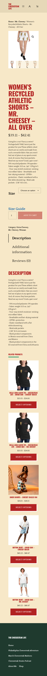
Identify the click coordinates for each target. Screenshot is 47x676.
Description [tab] (21, 238)
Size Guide (16, 209)
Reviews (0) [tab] (21, 261)
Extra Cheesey (22, 227)
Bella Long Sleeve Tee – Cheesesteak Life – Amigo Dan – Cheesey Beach (23, 394)
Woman (22, 230)
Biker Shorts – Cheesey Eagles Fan (23, 497)
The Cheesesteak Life (13, 6)
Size (11, 194)
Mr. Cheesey (20, 22)
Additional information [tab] (22, 249)
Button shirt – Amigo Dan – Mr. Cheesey (24, 601)
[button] (32, 36)
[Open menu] (23, 6)
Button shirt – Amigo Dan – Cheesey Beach (24, 549)
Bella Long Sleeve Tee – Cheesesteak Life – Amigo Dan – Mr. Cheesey (23, 446)
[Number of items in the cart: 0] (37, 6)
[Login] (29, 6)
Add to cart (30, 215)
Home (11, 22)
